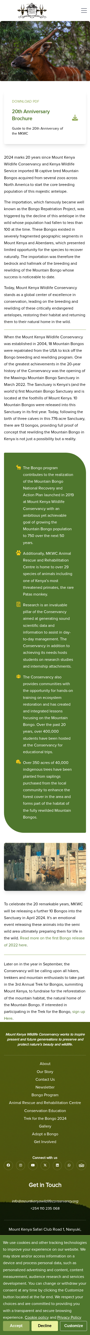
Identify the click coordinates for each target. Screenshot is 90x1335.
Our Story (45, 1072)
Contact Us (45, 1080)
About (45, 1064)
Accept (16, 1326)
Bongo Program (45, 1095)
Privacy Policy (69, 1317)
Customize (73, 1326)
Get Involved (45, 1142)
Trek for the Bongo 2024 (45, 1119)
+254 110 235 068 (45, 1208)
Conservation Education (45, 1111)
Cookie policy (37, 1317)
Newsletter (45, 1087)
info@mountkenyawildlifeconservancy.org (45, 1201)
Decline (45, 1326)
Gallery (45, 1126)
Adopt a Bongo (45, 1134)
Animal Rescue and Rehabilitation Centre (45, 1103)
